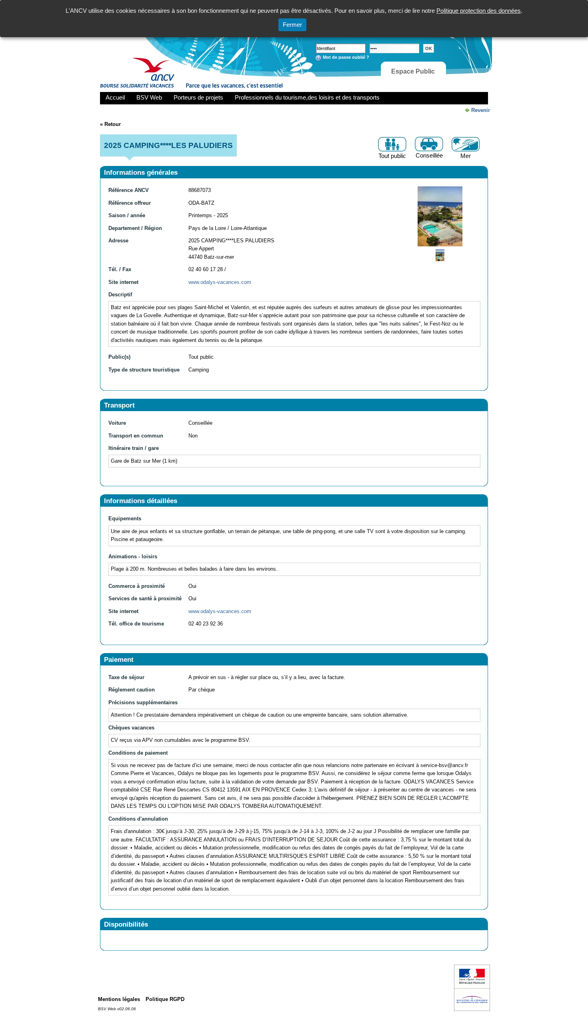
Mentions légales (119, 999)
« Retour (110, 124)
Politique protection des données (478, 10)
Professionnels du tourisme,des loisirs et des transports (307, 97)
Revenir (480, 110)
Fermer (292, 24)
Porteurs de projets (198, 97)
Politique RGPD (165, 999)
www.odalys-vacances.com (219, 282)
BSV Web (149, 97)
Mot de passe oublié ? (346, 57)
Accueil (115, 97)
